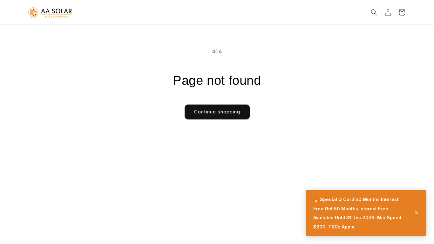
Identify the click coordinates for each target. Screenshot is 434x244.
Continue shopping (217, 112)
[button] (374, 12)
